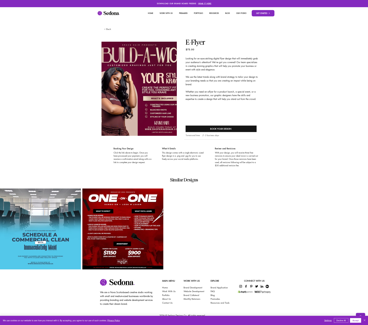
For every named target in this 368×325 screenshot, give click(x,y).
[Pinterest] (251, 286)
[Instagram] (241, 286)
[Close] (364, 320)
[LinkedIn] (262, 286)
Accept (355, 320)
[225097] (267, 286)
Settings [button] (328, 320)
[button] (241, 13)
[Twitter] (256, 286)
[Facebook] (246, 286)
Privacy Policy (113, 320)
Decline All (341, 320)
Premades (215, 299)
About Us (166, 299)
